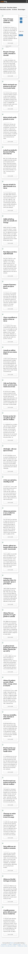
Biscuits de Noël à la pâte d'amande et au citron (9, 186)
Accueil (3, 7)
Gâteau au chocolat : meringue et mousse (9, 880)
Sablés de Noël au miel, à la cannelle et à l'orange (10, 220)
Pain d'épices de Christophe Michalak (10, 253)
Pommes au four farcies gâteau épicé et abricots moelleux (9, 417)
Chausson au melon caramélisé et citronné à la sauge (9, 815)
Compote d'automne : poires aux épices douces (9, 286)
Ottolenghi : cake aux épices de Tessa (9, 450)
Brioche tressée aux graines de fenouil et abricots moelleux (9, 782)
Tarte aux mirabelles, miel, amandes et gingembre (10, 716)
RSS (21, 22)
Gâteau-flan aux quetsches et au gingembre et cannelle (9, 614)
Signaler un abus (17, 944)
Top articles (3, 944)
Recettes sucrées (5, 9)
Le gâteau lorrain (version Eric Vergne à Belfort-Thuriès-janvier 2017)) (10, 648)
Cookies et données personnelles (8, 946)
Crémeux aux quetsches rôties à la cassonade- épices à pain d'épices (9, 581)
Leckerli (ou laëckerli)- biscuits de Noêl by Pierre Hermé (10, 152)
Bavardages (21, 9)
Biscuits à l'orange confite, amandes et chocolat (9, 53)
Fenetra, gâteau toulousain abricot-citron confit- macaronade (10, 547)
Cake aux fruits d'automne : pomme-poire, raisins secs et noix (10, 385)
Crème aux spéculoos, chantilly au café (10, 481)
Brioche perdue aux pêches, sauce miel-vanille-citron (9, 749)
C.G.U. (24, 944)
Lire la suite (10, 43)
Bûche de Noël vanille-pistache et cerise (10, 118)
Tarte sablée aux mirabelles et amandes (9, 847)
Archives (14, 9)
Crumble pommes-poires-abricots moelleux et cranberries (10, 912)
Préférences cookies (22, 946)
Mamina (11, 943)
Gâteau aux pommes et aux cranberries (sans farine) (9, 512)
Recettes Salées (12, 7)
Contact (10, 944)
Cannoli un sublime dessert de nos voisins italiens (10, 352)
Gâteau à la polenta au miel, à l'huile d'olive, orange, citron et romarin (10, 683)
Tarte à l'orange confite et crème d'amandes (8, 20)
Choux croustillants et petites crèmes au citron (10, 319)
